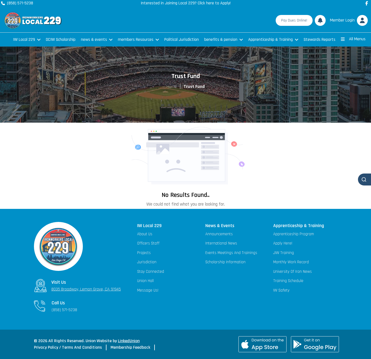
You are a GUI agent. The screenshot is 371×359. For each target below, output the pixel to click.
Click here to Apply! (214, 3)
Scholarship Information (225, 262)
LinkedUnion (129, 341)
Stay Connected (150, 271)
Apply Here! (282, 243)
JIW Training (283, 252)
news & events (94, 39)
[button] (348, 20)
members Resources (135, 39)
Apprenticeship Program (293, 234)
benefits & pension (220, 39)
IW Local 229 (24, 39)
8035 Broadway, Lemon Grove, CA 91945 (86, 289)
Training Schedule (288, 280)
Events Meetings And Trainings (231, 252)
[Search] (364, 179)
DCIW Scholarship (61, 39)
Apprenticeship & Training (270, 39)
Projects (144, 252)
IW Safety (281, 290)
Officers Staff (148, 243)
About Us (144, 234)
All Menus (357, 39)
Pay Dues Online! (294, 20)
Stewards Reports (319, 39)
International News (221, 243)
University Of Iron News (292, 271)
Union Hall (145, 280)
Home (171, 86)
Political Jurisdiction (181, 39)
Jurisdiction (146, 262)
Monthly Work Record (291, 262)
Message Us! (147, 290)
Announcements (219, 234)
